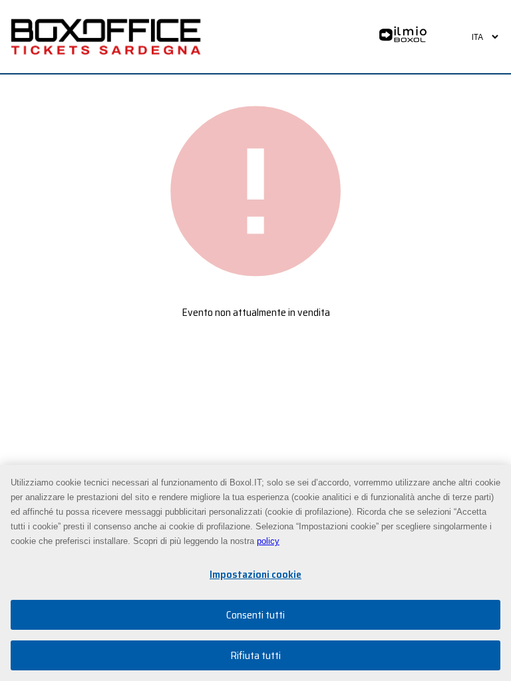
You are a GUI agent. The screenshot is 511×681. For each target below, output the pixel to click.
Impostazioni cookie (255, 574)
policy (268, 541)
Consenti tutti (255, 615)
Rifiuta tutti (255, 655)
